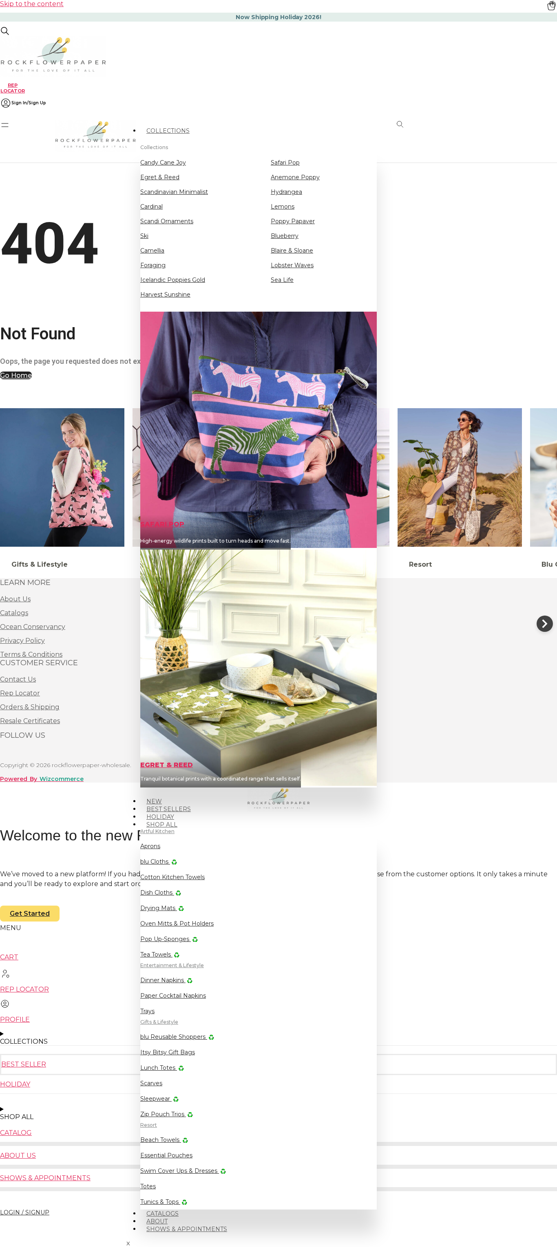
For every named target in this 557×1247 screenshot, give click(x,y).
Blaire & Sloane (292, 250)
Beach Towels (160, 1140)
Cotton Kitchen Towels (172, 877)
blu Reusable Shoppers (173, 1036)
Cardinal (151, 206)
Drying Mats (158, 908)
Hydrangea (286, 192)
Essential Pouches (166, 1155)
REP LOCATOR (12, 87)
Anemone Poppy (295, 177)
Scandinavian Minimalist (174, 192)
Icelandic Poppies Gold (172, 280)
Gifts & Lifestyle (159, 1022)
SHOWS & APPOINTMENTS (186, 1229)
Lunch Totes (158, 1067)
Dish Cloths (157, 892)
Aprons (150, 846)
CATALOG (16, 1133)
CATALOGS (162, 1213)
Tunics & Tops (160, 1201)
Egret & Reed (159, 177)
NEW (154, 801)
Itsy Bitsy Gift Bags (167, 1052)
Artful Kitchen (157, 831)
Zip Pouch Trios (163, 1114)
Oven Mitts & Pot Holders (177, 923)
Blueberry (284, 236)
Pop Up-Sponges (165, 939)
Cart (9, 957)
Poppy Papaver (293, 221)
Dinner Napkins (163, 980)
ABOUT (157, 1221)
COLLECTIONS (168, 130)
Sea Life (282, 280)
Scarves (151, 1083)
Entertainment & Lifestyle (172, 965)
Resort (148, 1125)
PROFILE (15, 1019)
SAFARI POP (162, 524)
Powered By (42, 779)
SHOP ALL (161, 824)
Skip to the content (32, 4)
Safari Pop (285, 162)
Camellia (152, 250)
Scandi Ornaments (166, 221)
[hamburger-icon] (374, 127)
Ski (144, 236)
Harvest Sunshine (165, 294)
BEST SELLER (23, 1064)
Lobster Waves (292, 265)
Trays (147, 1011)
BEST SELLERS (168, 809)
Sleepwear (156, 1098)
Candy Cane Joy (163, 162)
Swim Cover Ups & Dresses (179, 1170)
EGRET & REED (166, 765)
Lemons (282, 206)
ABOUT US (18, 1155)
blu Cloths (155, 861)
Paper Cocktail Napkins (173, 995)
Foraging (153, 265)
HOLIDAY (160, 816)
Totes (148, 1186)
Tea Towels (156, 954)
